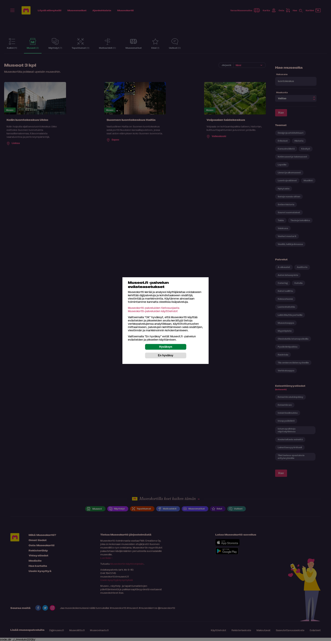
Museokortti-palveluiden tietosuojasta (153, 307)
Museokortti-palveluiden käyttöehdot (153, 311)
